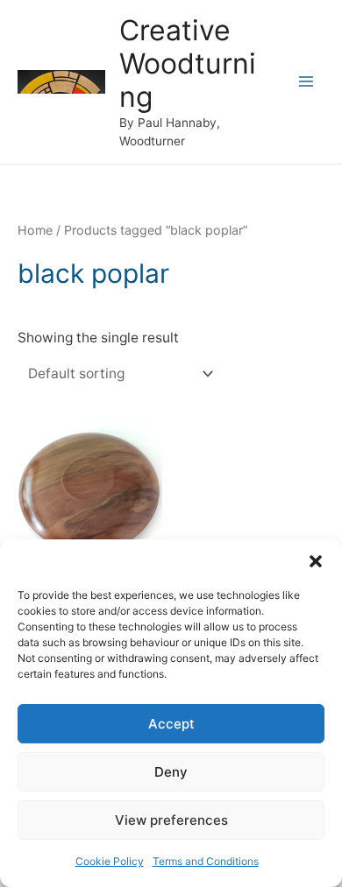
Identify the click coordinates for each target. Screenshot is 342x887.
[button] (315, 561)
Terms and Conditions (206, 861)
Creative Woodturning (187, 64)
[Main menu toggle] (306, 82)
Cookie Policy (109, 861)
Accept (171, 723)
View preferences (171, 820)
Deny (171, 772)
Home (35, 229)
